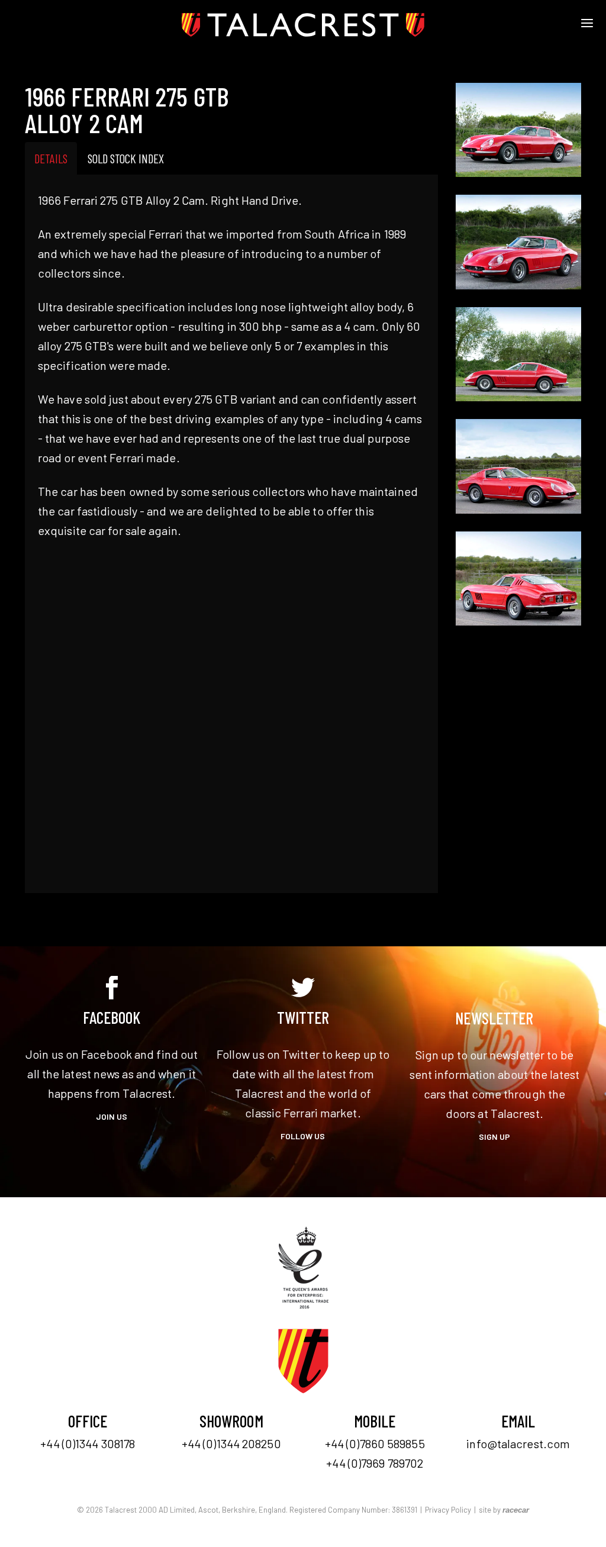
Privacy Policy (448, 1509)
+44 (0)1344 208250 (231, 1443)
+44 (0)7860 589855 (375, 1443)
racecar (515, 1510)
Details (50, 158)
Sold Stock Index (126, 158)
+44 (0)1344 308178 (87, 1443)
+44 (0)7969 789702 (374, 1463)
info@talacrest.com (518, 1443)
